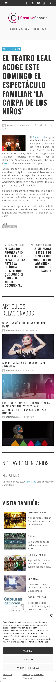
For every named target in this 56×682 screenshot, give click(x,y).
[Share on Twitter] (41, 125)
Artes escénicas (12, 49)
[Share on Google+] (46, 125)
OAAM (6, 163)
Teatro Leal (39, 137)
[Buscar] (6, 3)
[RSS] (32, 3)
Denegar (28, 659)
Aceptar (28, 650)
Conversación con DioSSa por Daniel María (25, 324)
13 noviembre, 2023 (30, 330)
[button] (51, 616)
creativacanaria (13, 417)
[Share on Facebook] (35, 125)
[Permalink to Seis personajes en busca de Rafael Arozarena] (28, 386)
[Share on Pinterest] (51, 125)
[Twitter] (38, 3)
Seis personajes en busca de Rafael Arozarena (24, 364)
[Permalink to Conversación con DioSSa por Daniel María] (28, 346)
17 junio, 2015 (28, 417)
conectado (31, 481)
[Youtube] (44, 3)
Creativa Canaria (13, 330)
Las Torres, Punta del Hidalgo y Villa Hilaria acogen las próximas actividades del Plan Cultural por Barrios (26, 408)
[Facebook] (26, 3)
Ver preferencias (28, 667)
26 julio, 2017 (28, 370)
